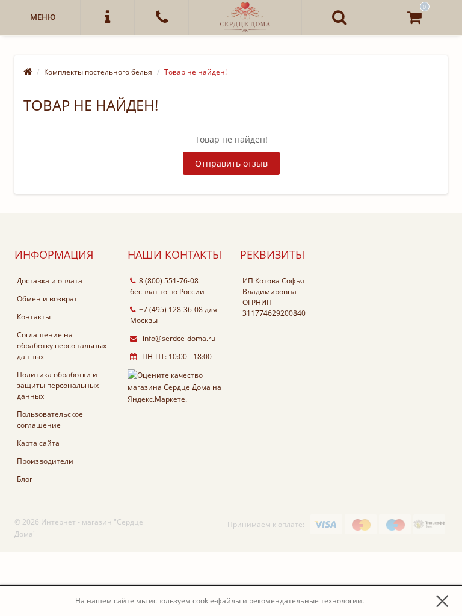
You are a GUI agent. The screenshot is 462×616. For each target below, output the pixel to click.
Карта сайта (38, 443)
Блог (24, 479)
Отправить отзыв (231, 163)
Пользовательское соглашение (50, 419)
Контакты (34, 317)
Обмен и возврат (47, 299)
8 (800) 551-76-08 (169, 281)
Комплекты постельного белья (98, 72)
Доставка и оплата (49, 281)
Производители (45, 461)
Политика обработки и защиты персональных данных (58, 385)
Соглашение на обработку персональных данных (61, 346)
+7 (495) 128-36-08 (171, 309)
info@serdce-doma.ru (178, 338)
